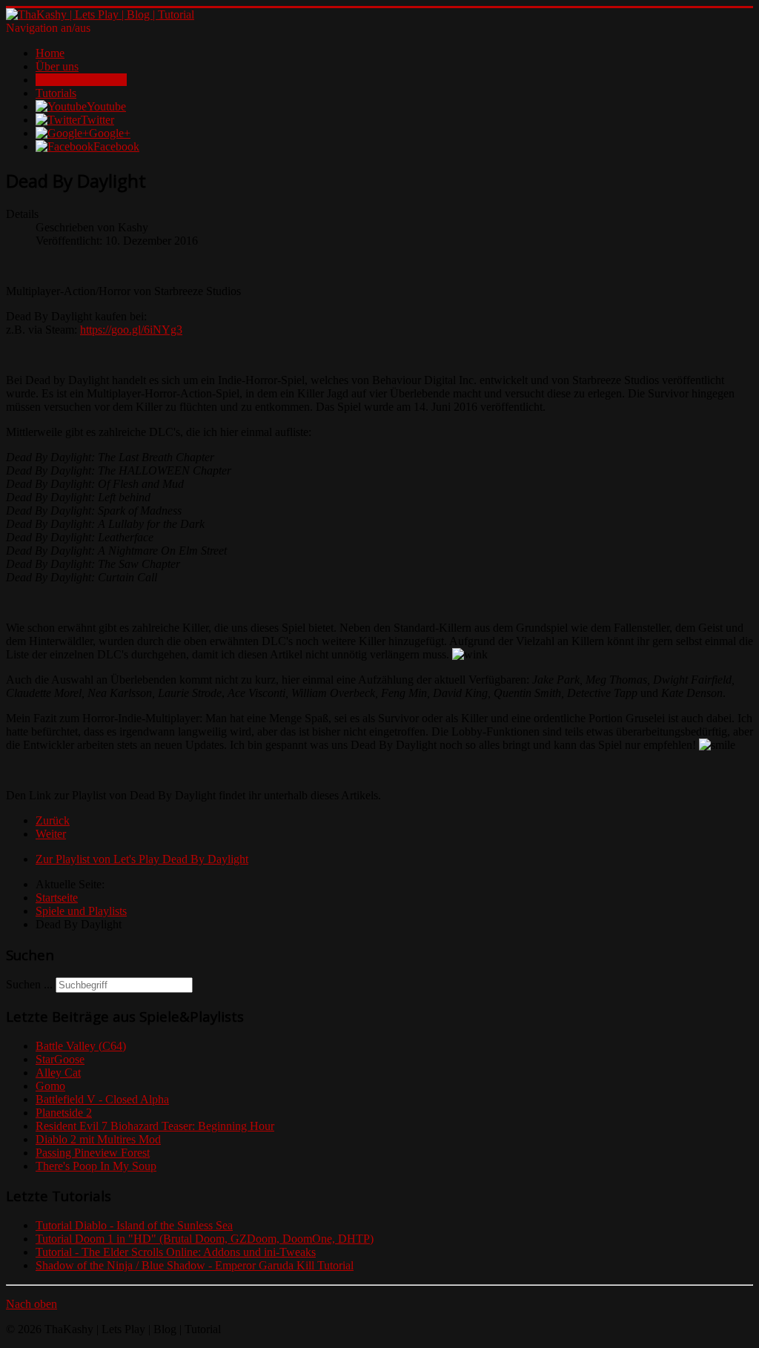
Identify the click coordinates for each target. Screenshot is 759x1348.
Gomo (50, 1086)
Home (50, 53)
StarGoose (60, 1059)
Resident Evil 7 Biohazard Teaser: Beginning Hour (155, 1126)
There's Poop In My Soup (96, 1166)
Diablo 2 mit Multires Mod (98, 1139)
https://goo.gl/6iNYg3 (131, 329)
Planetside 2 (64, 1112)
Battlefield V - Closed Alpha (102, 1099)
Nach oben (31, 1304)
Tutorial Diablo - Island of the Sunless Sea (134, 1225)
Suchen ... (29, 984)
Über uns (57, 66)
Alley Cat (58, 1072)
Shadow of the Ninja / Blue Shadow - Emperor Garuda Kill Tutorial (195, 1265)
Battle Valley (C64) (81, 1046)
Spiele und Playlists (81, 79)
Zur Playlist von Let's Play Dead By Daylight (142, 859)
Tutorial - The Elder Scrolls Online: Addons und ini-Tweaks (176, 1252)
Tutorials (56, 93)
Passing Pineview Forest (93, 1152)
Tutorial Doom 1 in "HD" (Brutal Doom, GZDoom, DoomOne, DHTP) (205, 1238)
